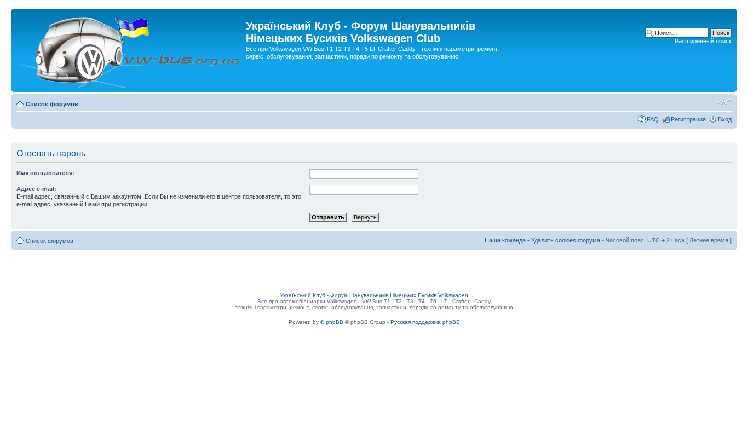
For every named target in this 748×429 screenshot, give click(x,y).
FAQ (653, 119)
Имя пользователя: (45, 173)
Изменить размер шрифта (724, 102)
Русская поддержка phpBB (425, 322)
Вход (725, 119)
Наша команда (505, 240)
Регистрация (688, 119)
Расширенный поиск (703, 41)
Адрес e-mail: (36, 188)
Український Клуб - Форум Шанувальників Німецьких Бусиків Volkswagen (374, 295)
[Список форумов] (130, 50)
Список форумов (52, 104)
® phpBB (331, 322)
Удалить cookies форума (565, 240)
